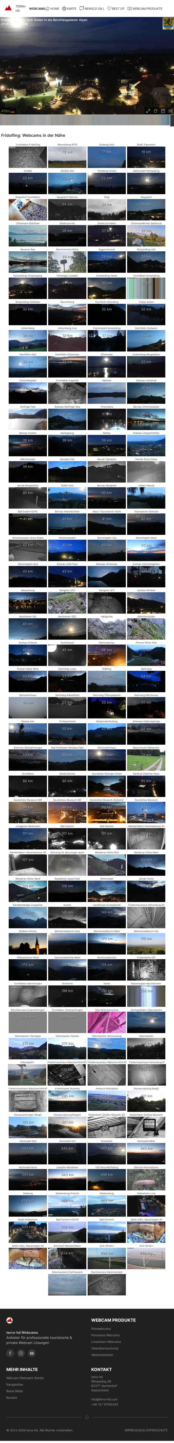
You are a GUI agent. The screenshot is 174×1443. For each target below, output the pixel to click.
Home (54, 8)
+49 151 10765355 (104, 1404)
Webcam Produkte (147, 8)
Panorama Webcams (105, 1335)
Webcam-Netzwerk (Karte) (25, 1378)
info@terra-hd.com (104, 1399)
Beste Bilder (14, 1391)
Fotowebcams (101, 1328)
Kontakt (11, 1397)
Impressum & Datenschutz (146, 1430)
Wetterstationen (102, 1355)
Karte (71, 8)
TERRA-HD (30, 8)
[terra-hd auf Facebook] (10, 1353)
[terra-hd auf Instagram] (21, 1353)
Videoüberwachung (104, 1348)
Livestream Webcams (106, 1341)
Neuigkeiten (14, 1384)
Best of (118, 8)
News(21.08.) (94, 8)
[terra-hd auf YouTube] (32, 1353)
